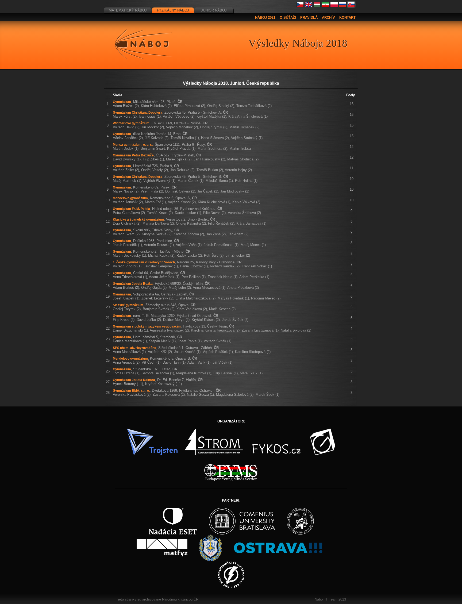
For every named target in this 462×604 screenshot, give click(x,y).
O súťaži (288, 18)
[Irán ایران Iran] (325, 6)
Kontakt (347, 18)
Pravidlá (309, 18)
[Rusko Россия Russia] (342, 6)
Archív (328, 18)
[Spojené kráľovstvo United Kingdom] (308, 6)
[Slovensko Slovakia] (351, 6)
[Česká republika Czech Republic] (300, 6)
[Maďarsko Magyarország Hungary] (317, 6)
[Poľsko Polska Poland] (334, 6)
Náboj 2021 (265, 18)
